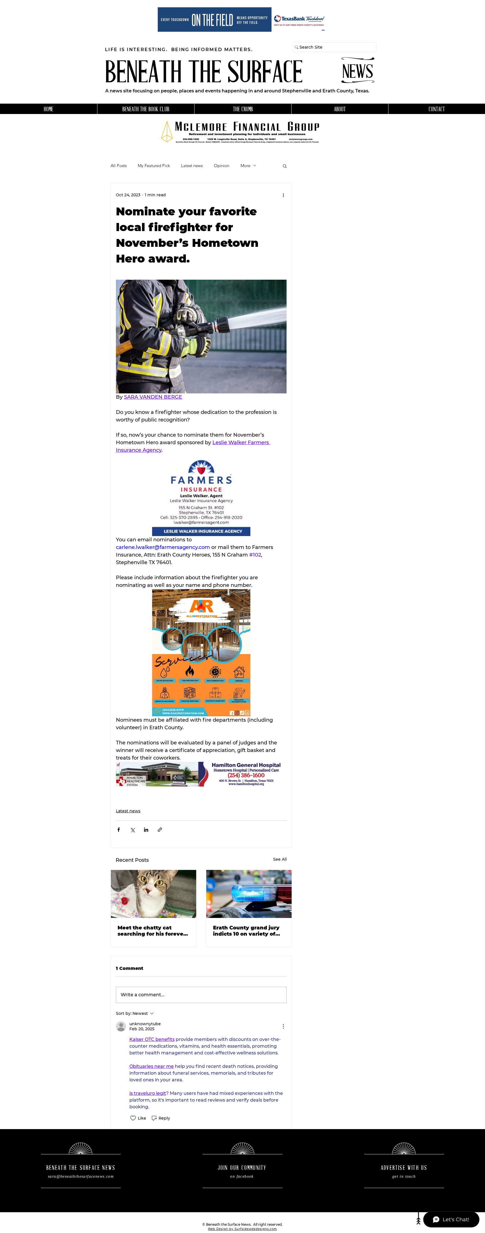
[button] (284, 165)
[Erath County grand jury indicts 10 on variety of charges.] (249, 894)
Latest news (192, 165)
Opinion (221, 165)
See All (280, 859)
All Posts (119, 165)
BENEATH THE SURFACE (204, 74)
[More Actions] (283, 1026)
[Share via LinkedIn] (146, 829)
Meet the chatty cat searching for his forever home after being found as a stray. (152, 931)
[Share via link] (160, 829)
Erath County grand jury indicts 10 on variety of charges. (246, 931)
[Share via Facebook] (118, 829)
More (245, 165)
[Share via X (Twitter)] (132, 829)
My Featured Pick (154, 165)
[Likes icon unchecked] (133, 1118)
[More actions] (283, 195)
